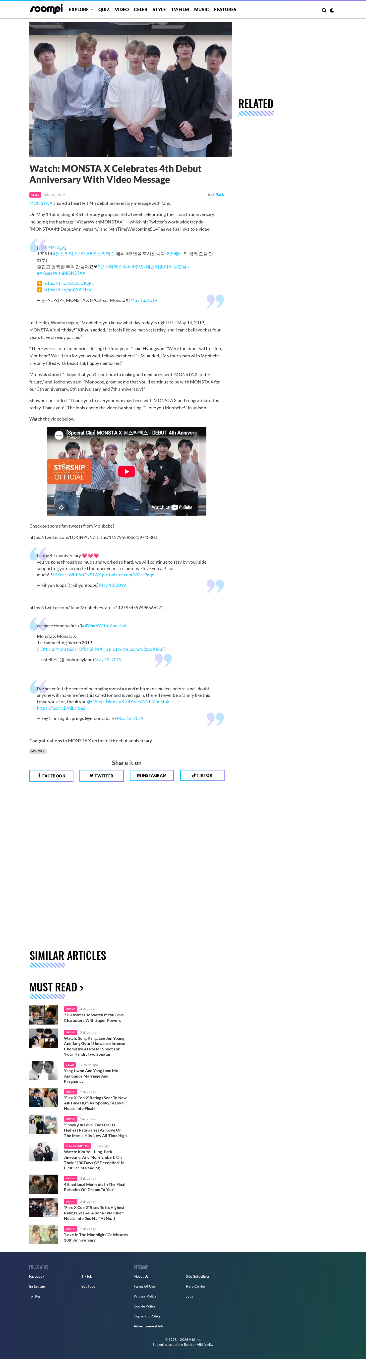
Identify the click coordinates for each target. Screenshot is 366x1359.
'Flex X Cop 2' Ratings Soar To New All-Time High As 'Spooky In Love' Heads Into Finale (95, 1103)
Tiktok (204, 775)
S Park (218, 194)
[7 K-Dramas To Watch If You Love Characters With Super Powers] (43, 1015)
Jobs (189, 1296)
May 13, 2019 (143, 300)
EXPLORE (79, 9)
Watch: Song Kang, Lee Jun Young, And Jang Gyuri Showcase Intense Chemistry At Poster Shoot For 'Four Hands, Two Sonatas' (94, 1046)
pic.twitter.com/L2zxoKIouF (137, 649)
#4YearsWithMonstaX (104, 625)
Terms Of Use (144, 1286)
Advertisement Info (149, 1326)
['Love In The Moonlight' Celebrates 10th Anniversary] (43, 1234)
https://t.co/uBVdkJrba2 (61, 708)
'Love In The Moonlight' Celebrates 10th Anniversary (96, 1237)
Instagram (154, 775)
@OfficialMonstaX (55, 649)
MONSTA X (41, 203)
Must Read (53, 986)
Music (201, 9)
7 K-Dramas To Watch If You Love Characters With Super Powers (94, 1017)
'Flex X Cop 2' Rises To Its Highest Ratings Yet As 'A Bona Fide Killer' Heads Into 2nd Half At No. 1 (94, 1212)
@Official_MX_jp (91, 649)
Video (122, 9)
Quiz (104, 9)
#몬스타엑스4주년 (71, 253)
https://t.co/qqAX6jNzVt (68, 289)
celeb (70, 1064)
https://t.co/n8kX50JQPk (68, 283)
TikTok (86, 1276)
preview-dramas (77, 1145)
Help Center (195, 1286)
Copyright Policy (147, 1316)
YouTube (88, 1286)
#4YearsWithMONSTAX (61, 273)
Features (225, 9)
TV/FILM (180, 9)
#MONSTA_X (51, 247)
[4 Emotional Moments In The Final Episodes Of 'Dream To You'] (43, 1184)
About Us (141, 1276)
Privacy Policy (145, 1296)
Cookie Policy (145, 1306)
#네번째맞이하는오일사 (167, 266)
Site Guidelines (198, 1276)
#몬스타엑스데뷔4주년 (120, 266)
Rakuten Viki (193, 1345)
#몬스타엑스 (102, 253)
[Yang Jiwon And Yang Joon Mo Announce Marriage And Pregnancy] (43, 1070)
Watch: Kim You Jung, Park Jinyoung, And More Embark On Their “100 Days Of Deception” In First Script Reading (94, 1159)
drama (70, 1008)
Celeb (140, 9)
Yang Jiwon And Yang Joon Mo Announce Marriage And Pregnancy (91, 1076)
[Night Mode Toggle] (332, 11)
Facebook (53, 775)
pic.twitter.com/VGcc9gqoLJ (130, 574)
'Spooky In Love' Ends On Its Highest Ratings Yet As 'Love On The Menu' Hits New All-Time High (95, 1130)
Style (159, 9)
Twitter (104, 775)
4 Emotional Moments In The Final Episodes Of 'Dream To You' (94, 1187)
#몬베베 (175, 253)
